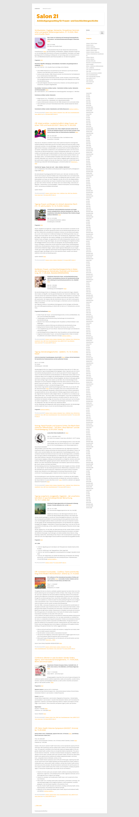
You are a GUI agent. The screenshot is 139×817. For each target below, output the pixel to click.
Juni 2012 (88, 389)
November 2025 (89, 108)
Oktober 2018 (89, 256)
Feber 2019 (88, 249)
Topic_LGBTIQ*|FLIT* (39, 114)
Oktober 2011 (89, 403)
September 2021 (89, 195)
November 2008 (89, 464)
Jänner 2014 (88, 356)
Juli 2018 (88, 262)
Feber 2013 (88, 375)
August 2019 (88, 239)
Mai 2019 (88, 244)
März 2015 (88, 331)
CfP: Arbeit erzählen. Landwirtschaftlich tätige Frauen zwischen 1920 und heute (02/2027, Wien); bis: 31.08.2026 (56, 124)
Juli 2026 (88, 94)
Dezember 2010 (89, 420)
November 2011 (89, 401)
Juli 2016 (88, 303)
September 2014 (89, 342)
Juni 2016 (88, 305)
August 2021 (88, 197)
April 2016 (88, 309)
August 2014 (88, 344)
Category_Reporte (90, 57)
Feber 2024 (88, 145)
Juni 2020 (88, 222)
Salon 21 (56, 114)
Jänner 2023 (88, 168)
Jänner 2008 (88, 481)
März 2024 (88, 143)
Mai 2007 (88, 495)
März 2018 (88, 269)
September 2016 (89, 300)
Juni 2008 (88, 472)
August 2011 (88, 406)
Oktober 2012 (89, 382)
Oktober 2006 (89, 507)
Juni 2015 (88, 326)
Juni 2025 (88, 117)
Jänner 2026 (88, 105)
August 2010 (88, 427)
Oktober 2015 (89, 319)
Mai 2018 (88, 265)
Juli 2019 (88, 241)
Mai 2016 (88, 307)
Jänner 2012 (88, 397)
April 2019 (88, 246)
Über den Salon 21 (47, 8)
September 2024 (89, 133)
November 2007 (89, 485)
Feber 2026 (88, 103)
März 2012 (88, 394)
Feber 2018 (88, 270)
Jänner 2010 (88, 439)
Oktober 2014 (89, 340)
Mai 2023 (88, 161)
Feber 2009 (88, 458)
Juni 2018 (88, 263)
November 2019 (89, 234)
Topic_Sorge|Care (38, 195)
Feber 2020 (88, 229)
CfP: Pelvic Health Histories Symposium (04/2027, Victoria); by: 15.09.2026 (56, 729)
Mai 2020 (88, 223)
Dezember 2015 (89, 316)
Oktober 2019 (89, 236)
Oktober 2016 (89, 298)
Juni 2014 (88, 347)
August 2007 (88, 490)
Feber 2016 (88, 312)
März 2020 (88, 227)
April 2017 (88, 288)
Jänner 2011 (88, 418)
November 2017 (89, 276)
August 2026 (88, 93)
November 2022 (89, 171)
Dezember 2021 (89, 190)
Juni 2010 (88, 431)
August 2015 (88, 323)
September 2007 (89, 488)
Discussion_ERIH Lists (90, 60)
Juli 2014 (88, 345)
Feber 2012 (88, 396)
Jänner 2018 (88, 272)
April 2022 (88, 183)
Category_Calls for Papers (50, 193)
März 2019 (88, 248)
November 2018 (89, 255)
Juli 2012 (88, 387)
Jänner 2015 (88, 335)
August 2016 (88, 302)
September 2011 (89, 404)
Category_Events (49, 112)
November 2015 (89, 317)
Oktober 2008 (89, 465)
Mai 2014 (88, 349)
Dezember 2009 (89, 441)
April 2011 (88, 413)
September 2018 (89, 258)
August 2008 (88, 469)
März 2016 (88, 310)
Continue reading (74, 109)
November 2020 (89, 213)
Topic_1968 (64, 112)
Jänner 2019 (88, 251)
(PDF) (41, 60)
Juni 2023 (88, 159)
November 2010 (89, 422)
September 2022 (89, 175)
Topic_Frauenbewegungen (73, 112)
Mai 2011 (88, 411)
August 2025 (88, 114)
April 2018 (88, 267)
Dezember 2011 (89, 399)
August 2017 (88, 281)
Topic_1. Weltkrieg (61, 193)
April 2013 (88, 371)
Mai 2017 (88, 286)
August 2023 (88, 155)
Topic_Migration (73, 193)
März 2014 (88, 352)
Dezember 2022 (89, 169)
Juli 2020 (88, 220)
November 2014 (89, 338)
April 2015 (88, 330)
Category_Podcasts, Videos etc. (92, 52)
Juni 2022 (88, 180)
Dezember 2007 (89, 483)
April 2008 (88, 476)
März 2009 (88, 457)
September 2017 (89, 279)
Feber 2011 (88, 417)
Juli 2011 (88, 408)
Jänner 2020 (88, 230)
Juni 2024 (88, 138)
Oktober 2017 (89, 277)
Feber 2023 (88, 166)
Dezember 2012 (89, 378)
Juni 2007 (88, 493)
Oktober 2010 (89, 424)
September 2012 (89, 384)
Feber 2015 (88, 333)
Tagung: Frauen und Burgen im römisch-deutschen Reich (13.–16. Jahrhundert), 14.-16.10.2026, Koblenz (56, 205)
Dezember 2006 (89, 504)
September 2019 (89, 237)
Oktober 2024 (89, 131)
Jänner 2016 (88, 314)
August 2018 (88, 260)
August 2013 (88, 364)
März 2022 (88, 185)
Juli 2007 (88, 492)
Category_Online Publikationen (93, 48)
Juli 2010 (88, 429)
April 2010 (88, 434)
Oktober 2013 (89, 361)
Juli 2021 (88, 199)
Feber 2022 (88, 187)
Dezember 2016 (89, 295)
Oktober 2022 (89, 173)
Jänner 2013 (88, 377)
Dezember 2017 (89, 274)
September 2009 (89, 446)
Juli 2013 (88, 366)
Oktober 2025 (89, 110)
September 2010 (89, 425)
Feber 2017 (88, 291)
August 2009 (88, 448)
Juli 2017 (88, 283)
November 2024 (89, 129)
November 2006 (89, 505)
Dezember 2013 (89, 357)
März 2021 (88, 206)
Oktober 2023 (89, 152)
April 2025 (88, 121)
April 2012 (88, 392)
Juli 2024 (88, 136)
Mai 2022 (88, 182)
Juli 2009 (88, 450)
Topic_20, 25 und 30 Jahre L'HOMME (94, 73)
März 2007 (88, 498)
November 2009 (89, 443)
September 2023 (89, 154)
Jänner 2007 (88, 502)
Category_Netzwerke (57, 112)
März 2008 (88, 478)
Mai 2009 (88, 453)
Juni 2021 (88, 201)
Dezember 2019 (89, 232)
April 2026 (88, 100)
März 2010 (88, 436)
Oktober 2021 (89, 194)
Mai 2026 (88, 98)
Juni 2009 (88, 451)
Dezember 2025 (89, 107)
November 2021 (89, 192)
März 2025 (88, 122)
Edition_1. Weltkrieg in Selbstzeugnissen (94, 66)
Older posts (38, 805)
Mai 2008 (88, 474)
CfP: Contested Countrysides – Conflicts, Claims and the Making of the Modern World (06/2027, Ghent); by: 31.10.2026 (57, 573)
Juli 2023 (88, 157)
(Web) (48, 41)
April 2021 (88, 204)
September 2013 (89, 363)
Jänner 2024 (88, 147)
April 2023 (88, 162)
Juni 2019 (88, 243)
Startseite (37, 8)
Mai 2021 (88, 202)
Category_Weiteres (90, 59)
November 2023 (89, 150)
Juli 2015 (88, 324)
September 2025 (89, 112)
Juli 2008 (88, 471)
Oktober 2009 (89, 445)
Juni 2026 (88, 96)
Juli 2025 (88, 115)
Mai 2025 (88, 119)
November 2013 (89, 359)
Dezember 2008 (89, 462)
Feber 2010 (88, 438)
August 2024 (88, 135)
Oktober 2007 (89, 486)
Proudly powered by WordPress (41, 810)
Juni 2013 (88, 368)
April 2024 (88, 142)
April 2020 (88, 225)
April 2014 (88, 350)
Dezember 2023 (89, 148)
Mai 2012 (88, 391)
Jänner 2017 (88, 293)
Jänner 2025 (88, 126)
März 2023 (88, 164)
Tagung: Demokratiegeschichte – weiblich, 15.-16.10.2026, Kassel (56, 353)
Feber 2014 (88, 354)
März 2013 (88, 373)
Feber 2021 (88, 208)
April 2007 (88, 497)
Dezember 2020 (89, 211)
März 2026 (88, 101)
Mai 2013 (88, 370)
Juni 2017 (88, 284)
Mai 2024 (88, 140)
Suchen (88, 30)
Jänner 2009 (88, 460)
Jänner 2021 (88, 209)
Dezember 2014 (89, 337)
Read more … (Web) (50, 640)
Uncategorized (89, 83)
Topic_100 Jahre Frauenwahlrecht (93, 69)
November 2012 (89, 380)
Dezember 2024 (89, 128)
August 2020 (88, 218)
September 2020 (89, 216)
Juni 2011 (88, 410)
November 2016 (89, 296)
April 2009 (88, 455)
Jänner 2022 (88, 189)
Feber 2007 (88, 500)
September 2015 (89, 321)
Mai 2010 (88, 432)
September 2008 (89, 467)
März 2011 (88, 415)
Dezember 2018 (89, 253)
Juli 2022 (88, 178)
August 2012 (88, 385)
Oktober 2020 (89, 215)
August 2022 (88, 176)
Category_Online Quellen (91, 50)
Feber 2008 (88, 479)
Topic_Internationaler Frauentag (64, 414)
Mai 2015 (88, 328)
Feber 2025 (88, 124)
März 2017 (88, 290)
